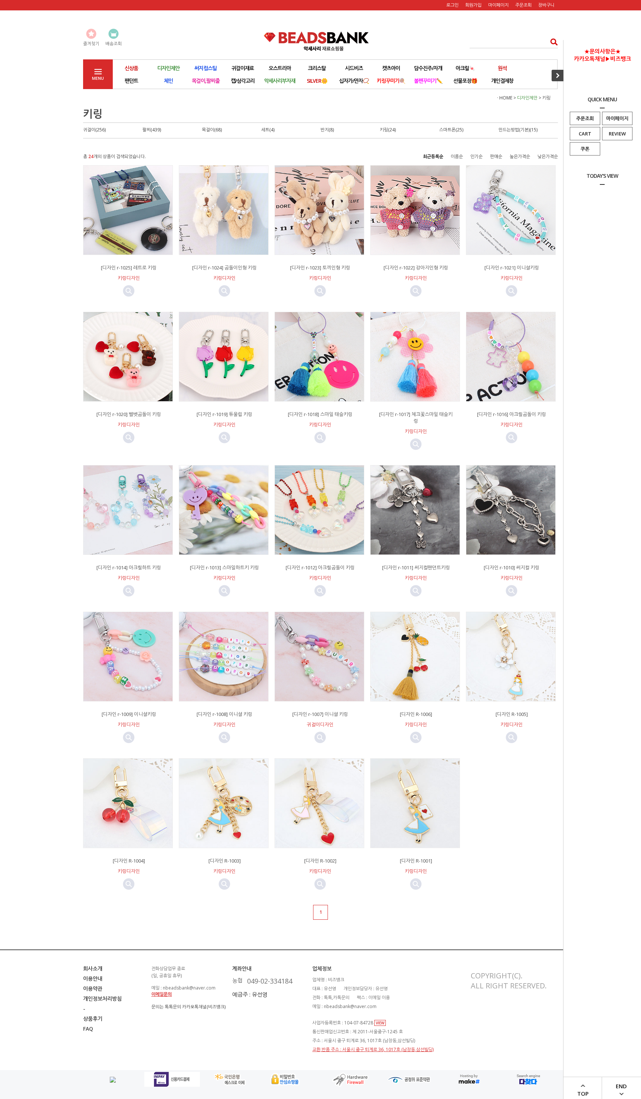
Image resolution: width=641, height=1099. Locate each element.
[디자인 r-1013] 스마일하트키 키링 (224, 567)
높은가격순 (520, 156)
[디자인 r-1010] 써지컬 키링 (511, 567)
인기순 (476, 156)
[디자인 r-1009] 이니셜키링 (129, 714)
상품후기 (92, 1018)
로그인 (452, 5)
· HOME (504, 98)
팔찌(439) (151, 130)
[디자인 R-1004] (129, 860)
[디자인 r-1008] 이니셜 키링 (224, 714)
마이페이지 (617, 118)
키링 (546, 98)
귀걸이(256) (94, 130)
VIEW (380, 1023)
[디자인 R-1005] (512, 714)
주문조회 (585, 118)
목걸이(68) (212, 130)
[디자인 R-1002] (320, 860)
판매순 (496, 156)
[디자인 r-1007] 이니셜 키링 (320, 714)
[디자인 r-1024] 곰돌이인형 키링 (224, 267)
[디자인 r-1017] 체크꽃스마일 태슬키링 (416, 417)
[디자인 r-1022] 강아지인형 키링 (416, 267)
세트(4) (268, 130)
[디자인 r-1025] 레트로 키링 (129, 267)
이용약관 (92, 988)
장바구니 (546, 5)
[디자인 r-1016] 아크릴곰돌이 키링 (511, 414)
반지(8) (327, 130)
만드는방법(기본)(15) (518, 130)
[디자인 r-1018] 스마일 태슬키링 (320, 414)
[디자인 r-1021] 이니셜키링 (511, 267)
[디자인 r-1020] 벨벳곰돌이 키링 (128, 414)
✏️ (428, 80)
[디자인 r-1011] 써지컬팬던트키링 (416, 567)
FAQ (88, 1028)
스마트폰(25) (451, 130)
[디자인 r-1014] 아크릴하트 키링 (128, 567)
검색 (552, 42)
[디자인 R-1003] (224, 860)
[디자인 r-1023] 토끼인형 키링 (320, 267)
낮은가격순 (548, 156)
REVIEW (617, 133)
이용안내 (92, 978)
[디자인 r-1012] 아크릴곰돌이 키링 (320, 567)
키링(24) (388, 130)
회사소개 (92, 968)
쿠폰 (585, 148)
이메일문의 (161, 994)
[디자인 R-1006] (416, 714)
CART (585, 133)
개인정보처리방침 (102, 998)
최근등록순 (433, 156)
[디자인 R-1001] (416, 860)
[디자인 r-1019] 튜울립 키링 (224, 414)
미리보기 (129, 291)
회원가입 (473, 5)
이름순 (457, 156)
